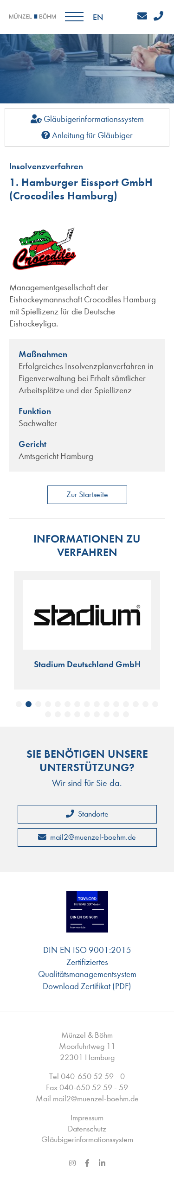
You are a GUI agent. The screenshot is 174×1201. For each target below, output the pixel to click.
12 (126, 704)
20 (87, 714)
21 (97, 714)
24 (126, 714)
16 (48, 714)
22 (106, 714)
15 (155, 704)
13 (136, 704)
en (98, 17)
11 (116, 704)
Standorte (92, 814)
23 (116, 714)
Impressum (87, 1118)
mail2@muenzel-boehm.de (92, 837)
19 (77, 714)
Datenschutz (87, 1129)
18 (67, 714)
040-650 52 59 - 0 (93, 1076)
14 (145, 704)
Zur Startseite (87, 494)
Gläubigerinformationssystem (93, 119)
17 (58, 714)
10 (106, 704)
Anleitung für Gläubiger (91, 135)
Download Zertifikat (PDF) (87, 986)
